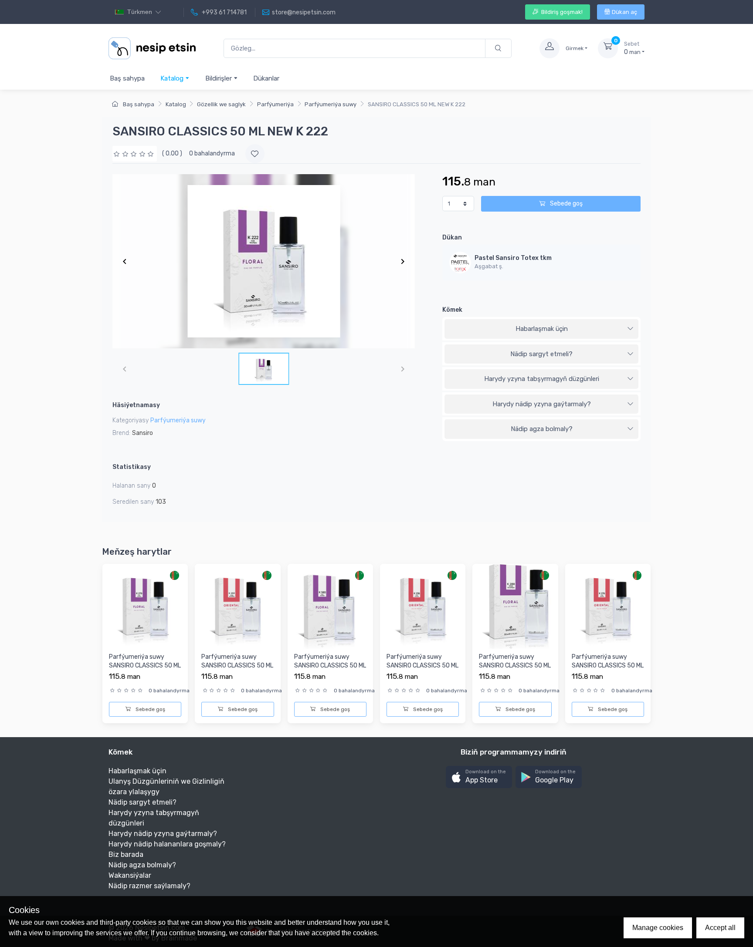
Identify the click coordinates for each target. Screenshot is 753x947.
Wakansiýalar (130, 875)
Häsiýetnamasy (136, 405)
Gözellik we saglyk (221, 104)
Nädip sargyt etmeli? (541, 354)
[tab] (541, 329)
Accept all (720, 927)
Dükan (452, 237)
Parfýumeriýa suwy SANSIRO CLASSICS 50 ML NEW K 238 (422, 665)
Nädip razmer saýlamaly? (149, 886)
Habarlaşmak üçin (542, 329)
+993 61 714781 (223, 12)
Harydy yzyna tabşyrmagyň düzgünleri (541, 379)
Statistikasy (131, 467)
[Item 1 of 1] (263, 261)
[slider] (134, 153)
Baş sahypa (127, 78)
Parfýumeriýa (275, 104)
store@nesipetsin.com (304, 12)
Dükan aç (624, 12)
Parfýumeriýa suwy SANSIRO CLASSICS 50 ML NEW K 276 (608, 665)
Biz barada (126, 854)
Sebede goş (566, 203)
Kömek (452, 309)
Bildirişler (219, 78)
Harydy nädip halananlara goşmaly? (167, 844)
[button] (479, 777)
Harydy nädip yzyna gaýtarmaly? (541, 404)
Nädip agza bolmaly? (542, 429)
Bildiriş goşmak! (561, 12)
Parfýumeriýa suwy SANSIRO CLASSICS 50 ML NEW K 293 (237, 665)
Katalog (172, 78)
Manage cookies (657, 927)
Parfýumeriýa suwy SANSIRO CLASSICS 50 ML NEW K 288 (515, 665)
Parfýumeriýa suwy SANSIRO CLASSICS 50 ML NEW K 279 (145, 665)
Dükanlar (266, 78)
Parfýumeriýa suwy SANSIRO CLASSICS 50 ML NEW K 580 (330, 665)
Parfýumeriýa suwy (330, 104)
